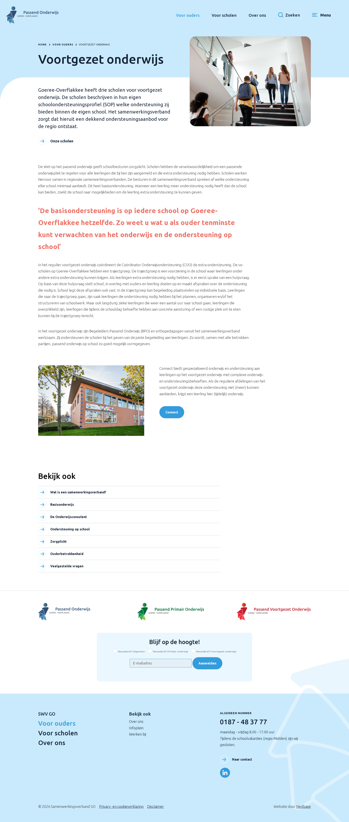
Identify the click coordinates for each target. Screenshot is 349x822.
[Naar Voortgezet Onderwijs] (83, 612)
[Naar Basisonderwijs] (174, 612)
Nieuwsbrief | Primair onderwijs (170, 651)
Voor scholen (224, 15)
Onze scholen (61, 141)
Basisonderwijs (62, 504)
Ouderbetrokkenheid (66, 554)
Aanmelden (207, 663)
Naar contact (242, 759)
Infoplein (136, 728)
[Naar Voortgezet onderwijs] (265, 612)
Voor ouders (188, 15)
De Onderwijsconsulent (68, 517)
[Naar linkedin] (225, 773)
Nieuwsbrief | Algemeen (131, 651)
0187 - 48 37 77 (243, 721)
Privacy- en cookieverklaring (121, 806)
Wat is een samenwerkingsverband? (78, 492)
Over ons (257, 15)
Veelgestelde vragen (66, 566)
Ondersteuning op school (70, 529)
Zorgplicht (58, 541)
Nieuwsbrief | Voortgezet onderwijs (216, 651)
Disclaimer (155, 806)
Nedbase (303, 806)
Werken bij (137, 734)
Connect (171, 412)
